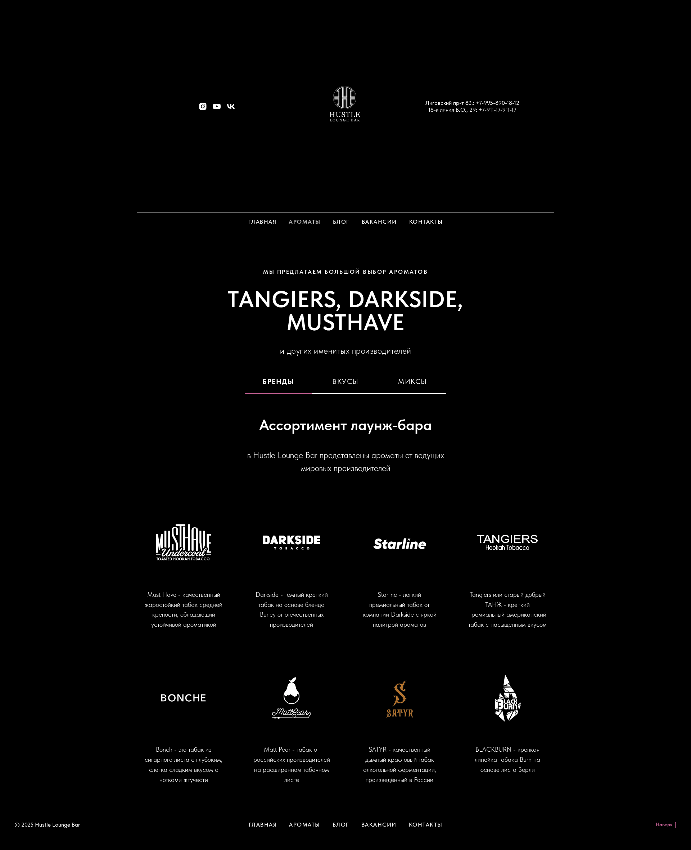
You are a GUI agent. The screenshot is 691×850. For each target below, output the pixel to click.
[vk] (230, 109)
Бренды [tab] (278, 381)
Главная (262, 221)
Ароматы (305, 221)
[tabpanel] (345, 600)
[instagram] (202, 109)
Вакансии (379, 221)
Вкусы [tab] (345, 381)
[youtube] (216, 109)
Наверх (664, 824)
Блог (341, 221)
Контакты (426, 221)
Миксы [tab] (412, 381)
